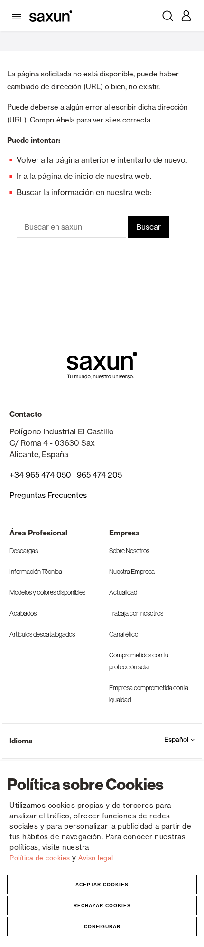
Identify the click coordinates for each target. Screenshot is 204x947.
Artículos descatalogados (42, 634)
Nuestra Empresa (132, 571)
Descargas (23, 550)
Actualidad (123, 592)
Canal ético (123, 634)
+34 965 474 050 (40, 474)
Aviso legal (95, 858)
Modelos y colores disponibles (47, 592)
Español (177, 739)
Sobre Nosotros (129, 550)
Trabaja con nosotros (136, 613)
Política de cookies (40, 858)
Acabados (23, 613)
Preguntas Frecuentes (48, 495)
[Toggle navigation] (18, 15)
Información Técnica (35, 571)
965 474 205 (99, 474)
